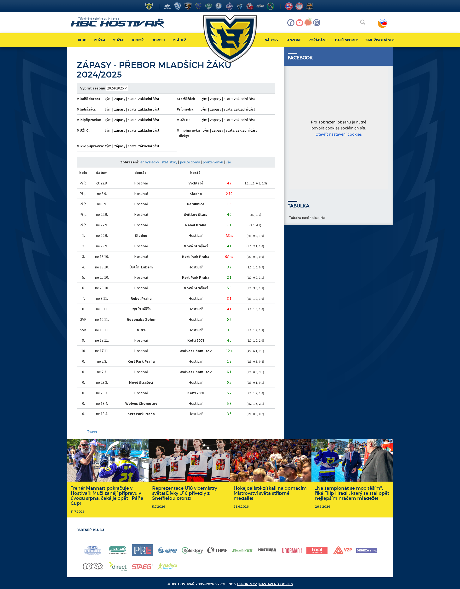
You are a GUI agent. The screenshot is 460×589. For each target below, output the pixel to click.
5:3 (229, 287)
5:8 (229, 403)
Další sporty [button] (346, 40)
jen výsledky (149, 162)
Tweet (92, 431)
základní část (149, 98)
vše (228, 162)
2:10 (229, 193)
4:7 (229, 183)
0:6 (229, 319)
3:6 (229, 330)
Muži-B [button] (118, 40)
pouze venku (213, 162)
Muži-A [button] (99, 40)
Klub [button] (82, 40)
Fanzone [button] (293, 40)
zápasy (119, 98)
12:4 (229, 350)
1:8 (229, 361)
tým (108, 98)
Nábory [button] (271, 40)
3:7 (229, 267)
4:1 (229, 246)
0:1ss (229, 256)
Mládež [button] (179, 40)
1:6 (229, 203)
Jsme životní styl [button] (380, 40)
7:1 (229, 224)
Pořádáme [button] (318, 40)
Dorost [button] (158, 40)
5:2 (229, 392)
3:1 (229, 298)
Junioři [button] (138, 40)
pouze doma (190, 162)
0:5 (229, 382)
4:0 (229, 214)
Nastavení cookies (276, 584)
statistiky (169, 162)
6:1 (229, 371)
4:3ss (229, 235)
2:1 (229, 277)
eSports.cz (247, 584)
